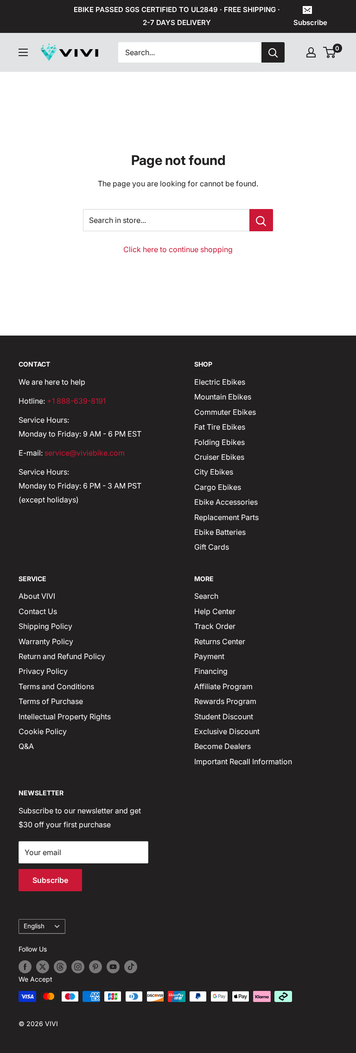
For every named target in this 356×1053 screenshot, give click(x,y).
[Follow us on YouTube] (113, 966)
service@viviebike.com (84, 452)
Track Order (214, 626)
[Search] (273, 52)
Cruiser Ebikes (219, 457)
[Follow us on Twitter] (42, 966)
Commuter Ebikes (225, 412)
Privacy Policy (43, 671)
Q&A (26, 746)
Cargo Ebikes (217, 487)
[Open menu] (23, 52)
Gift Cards (211, 547)
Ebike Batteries (220, 532)
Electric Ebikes (219, 382)
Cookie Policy (43, 731)
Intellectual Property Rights (65, 716)
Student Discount (223, 716)
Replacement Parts (226, 517)
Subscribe (310, 22)
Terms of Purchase (51, 701)
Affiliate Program (223, 686)
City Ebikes (213, 471)
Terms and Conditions (56, 686)
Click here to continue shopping (178, 249)
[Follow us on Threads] (60, 966)
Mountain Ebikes (222, 396)
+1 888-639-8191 (76, 401)
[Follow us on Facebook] (25, 966)
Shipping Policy (45, 626)
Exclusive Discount (227, 731)
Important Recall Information (243, 761)
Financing (211, 671)
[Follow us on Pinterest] (95, 966)
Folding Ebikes (219, 442)
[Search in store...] (261, 220)
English (34, 926)
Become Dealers (222, 746)
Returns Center (219, 641)
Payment (209, 656)
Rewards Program (225, 701)
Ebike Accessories (226, 502)
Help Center (214, 611)
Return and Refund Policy (62, 656)
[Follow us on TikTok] (130, 966)
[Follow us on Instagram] (77, 966)
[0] (330, 52)
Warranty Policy (46, 641)
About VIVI (37, 596)
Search (206, 596)
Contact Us (38, 611)
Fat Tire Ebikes (219, 426)
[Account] (311, 52)
